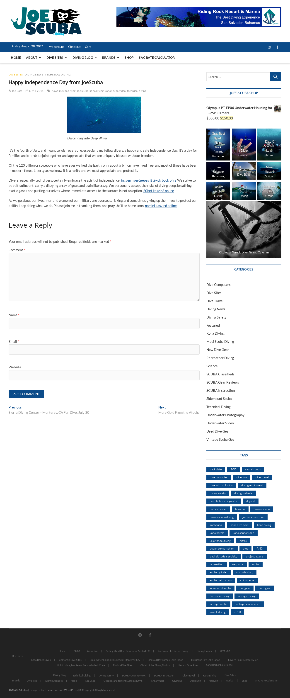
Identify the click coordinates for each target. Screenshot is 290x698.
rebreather (217, 564)
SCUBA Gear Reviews (222, 382)
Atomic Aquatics (54, 680)
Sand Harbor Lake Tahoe (219, 664)
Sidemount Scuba (219, 398)
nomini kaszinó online (161, 206)
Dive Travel (215, 301)
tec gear (245, 588)
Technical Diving (58, 74)
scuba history (244, 572)
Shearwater (157, 680)
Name (14, 315)
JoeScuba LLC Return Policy (173, 650)
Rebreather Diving (220, 358)
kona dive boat (239, 525)
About (31, 57)
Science (212, 366)
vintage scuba (218, 604)
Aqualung (195, 680)
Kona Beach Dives (41, 659)
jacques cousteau (253, 517)
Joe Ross (16, 90)
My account (56, 47)
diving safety (218, 493)
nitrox (243, 540)
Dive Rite (32, 680)
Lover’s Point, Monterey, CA (243, 659)
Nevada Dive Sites (188, 665)
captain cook (253, 469)
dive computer (219, 477)
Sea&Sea (90, 680)
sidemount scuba (220, 588)
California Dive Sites (70, 659)
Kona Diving (215, 333)
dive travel (262, 477)
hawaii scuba (262, 509)
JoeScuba (83, 90)
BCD (233, 469)
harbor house (218, 509)
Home (16, 57)
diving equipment (252, 485)
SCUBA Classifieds (220, 374)
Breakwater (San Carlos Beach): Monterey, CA (115, 659)
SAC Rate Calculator (157, 57)
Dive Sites (54, 57)
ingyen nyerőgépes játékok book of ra (148, 180)
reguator (237, 564)
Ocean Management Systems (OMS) (123, 680)
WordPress (70, 690)
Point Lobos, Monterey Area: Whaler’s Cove (81, 665)
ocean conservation (222, 548)
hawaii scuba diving (64, 90)
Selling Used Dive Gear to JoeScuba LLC (128, 650)
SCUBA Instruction (220, 390)
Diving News (34, 74)
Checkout (74, 47)
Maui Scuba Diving (220, 341)
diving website (243, 493)
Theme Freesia (53, 690)
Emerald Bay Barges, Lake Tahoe (165, 659)
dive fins (242, 477)
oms (245, 548)
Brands (108, 57)
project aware (254, 556)
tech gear (265, 588)
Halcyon (213, 680)
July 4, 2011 (36, 90)
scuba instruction (221, 580)
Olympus (177, 680)
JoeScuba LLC (18, 690)
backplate (216, 469)
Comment (17, 250)
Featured (213, 325)
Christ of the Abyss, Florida (155, 665)
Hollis (74, 680)
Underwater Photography (225, 415)
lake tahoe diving (220, 540)
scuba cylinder (219, 572)
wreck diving (218, 612)
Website (15, 367)
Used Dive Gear (218, 431)
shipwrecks (247, 580)
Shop (129, 57)
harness (240, 509)
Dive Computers (218, 284)
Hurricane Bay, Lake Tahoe (205, 659)
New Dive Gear (217, 350)
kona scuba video (115, 90)
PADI (260, 548)
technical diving (136, 90)
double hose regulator (224, 501)
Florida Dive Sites (122, 665)
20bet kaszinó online (158, 191)
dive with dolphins (221, 485)
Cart (88, 47)
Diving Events (204, 650)
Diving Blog (82, 57)
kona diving (96, 90)
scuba (255, 564)
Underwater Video (220, 423)
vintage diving (246, 596)
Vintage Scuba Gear (221, 439)
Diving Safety (216, 317)
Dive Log (225, 650)
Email (14, 341)
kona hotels (217, 533)
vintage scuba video (248, 604)
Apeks (229, 680)
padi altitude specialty (223, 556)
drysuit (250, 501)
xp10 (237, 612)
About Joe (92, 650)
